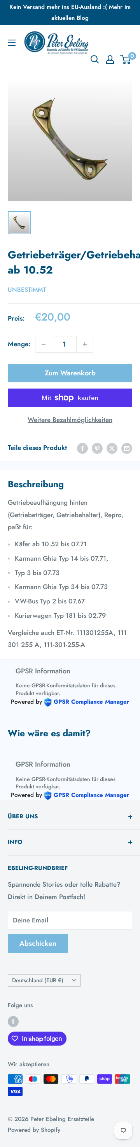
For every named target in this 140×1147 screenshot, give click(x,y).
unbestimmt (27, 289)
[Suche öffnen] (95, 59)
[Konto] (110, 59)
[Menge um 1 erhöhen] (85, 344)
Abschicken (37, 943)
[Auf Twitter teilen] (112, 448)
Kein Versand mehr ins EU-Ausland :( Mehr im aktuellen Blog (70, 12)
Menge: (19, 344)
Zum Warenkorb (70, 373)
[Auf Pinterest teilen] (97, 448)
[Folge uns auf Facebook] (13, 1021)
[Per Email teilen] (126, 448)
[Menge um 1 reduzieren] (43, 344)
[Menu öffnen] (12, 43)
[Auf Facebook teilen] (82, 448)
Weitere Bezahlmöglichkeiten (70, 419)
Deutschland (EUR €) (37, 980)
